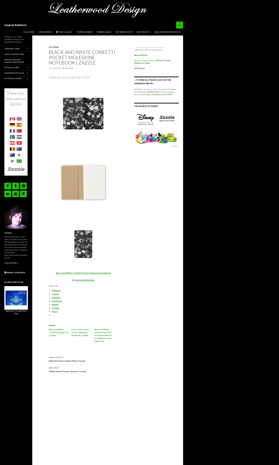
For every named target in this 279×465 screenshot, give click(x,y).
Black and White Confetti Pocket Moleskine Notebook (83, 273)
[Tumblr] (15, 186)
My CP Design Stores (12, 78)
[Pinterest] (23, 186)
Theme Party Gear (11, 49)
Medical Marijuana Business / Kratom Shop (14, 61)
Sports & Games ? (65, 32)
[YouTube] (15, 194)
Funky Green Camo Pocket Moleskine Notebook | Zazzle (80, 332)
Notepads (54, 47)
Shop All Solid (140, 55)
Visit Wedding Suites (124, 32)
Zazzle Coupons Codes (14, 54)
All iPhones (139, 68)
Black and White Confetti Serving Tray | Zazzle (58, 332)
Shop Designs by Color (14, 73)
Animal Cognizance (16, 272)
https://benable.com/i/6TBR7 (159, 94)
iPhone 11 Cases (142, 63)
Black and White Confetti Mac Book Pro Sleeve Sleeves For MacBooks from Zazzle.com (103, 335)
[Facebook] (7, 186)
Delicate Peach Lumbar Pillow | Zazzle (67, 359)
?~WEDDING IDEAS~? (104, 32)
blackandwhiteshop (85, 280)
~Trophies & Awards (84, 32)
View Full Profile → (11, 263)
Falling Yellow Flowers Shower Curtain (67, 370)
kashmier (69, 68)
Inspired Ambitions (15, 25)
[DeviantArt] (23, 194)
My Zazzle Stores (11, 67)
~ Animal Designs (45, 32)
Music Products (144, 32)
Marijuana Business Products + (167, 32)
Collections (28, 32)
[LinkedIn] (7, 194)
